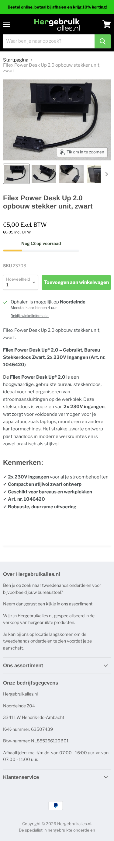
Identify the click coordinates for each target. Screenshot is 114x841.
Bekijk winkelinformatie (30, 316)
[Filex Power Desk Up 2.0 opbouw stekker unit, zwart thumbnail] (16, 174)
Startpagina (15, 60)
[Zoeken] (103, 41)
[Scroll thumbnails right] (105, 174)
